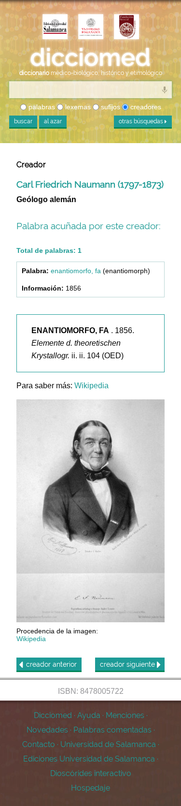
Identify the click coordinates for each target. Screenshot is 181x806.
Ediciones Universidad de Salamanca (89, 758)
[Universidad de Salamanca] (91, 27)
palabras (41, 107)
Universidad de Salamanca (108, 744)
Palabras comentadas (112, 729)
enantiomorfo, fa (76, 271)
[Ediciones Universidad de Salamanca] (55, 27)
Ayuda (88, 715)
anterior (51, 664)
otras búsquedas (142, 121)
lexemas (77, 107)
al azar (53, 121)
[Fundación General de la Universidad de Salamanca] (126, 27)
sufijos (109, 107)
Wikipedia (91, 385)
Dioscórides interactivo (90, 773)
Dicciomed (53, 715)
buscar (23, 121)
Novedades (47, 729)
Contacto (38, 744)
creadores (144, 107)
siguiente (128, 664)
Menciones (125, 715)
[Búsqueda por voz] (164, 89)
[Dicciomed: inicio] (90, 57)
